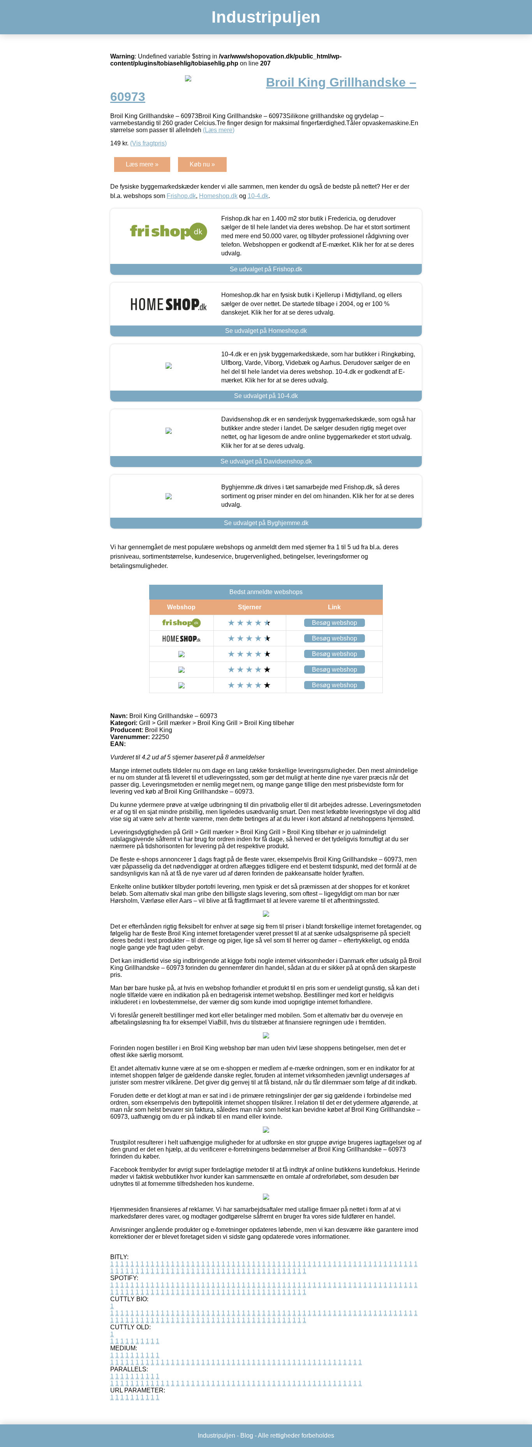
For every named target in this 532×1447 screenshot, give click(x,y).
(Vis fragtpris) (148, 143)
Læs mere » (142, 164)
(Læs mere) (218, 130)
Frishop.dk (181, 196)
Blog (246, 1435)
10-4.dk (258, 196)
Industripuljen (266, 17)
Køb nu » (202, 164)
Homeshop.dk (218, 196)
